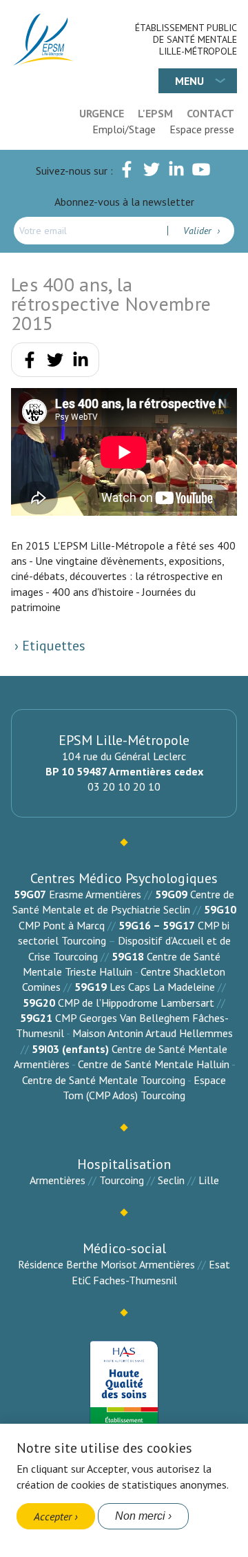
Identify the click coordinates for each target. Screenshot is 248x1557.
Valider (198, 230)
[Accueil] (44, 39)
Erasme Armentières (95, 894)
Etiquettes (52, 645)
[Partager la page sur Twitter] (55, 362)
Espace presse (201, 129)
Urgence (101, 113)
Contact (210, 113)
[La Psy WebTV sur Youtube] (201, 171)
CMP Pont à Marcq (62, 925)
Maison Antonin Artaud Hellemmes (152, 1033)
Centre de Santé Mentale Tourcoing (103, 1080)
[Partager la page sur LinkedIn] (81, 362)
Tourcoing (121, 1180)
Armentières (57, 1180)
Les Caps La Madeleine (162, 987)
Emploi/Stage (124, 129)
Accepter (53, 1516)
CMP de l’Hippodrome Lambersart (136, 1002)
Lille (208, 1180)
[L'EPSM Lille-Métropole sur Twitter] (152, 171)
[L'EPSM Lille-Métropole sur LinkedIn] (176, 171)
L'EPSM (155, 113)
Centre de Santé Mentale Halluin (153, 1064)
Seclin (171, 1180)
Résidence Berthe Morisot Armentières (106, 1264)
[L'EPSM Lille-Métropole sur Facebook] (127, 171)
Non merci (140, 1516)
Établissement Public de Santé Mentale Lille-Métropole (186, 39)
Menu (189, 81)
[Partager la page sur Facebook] (30, 362)
